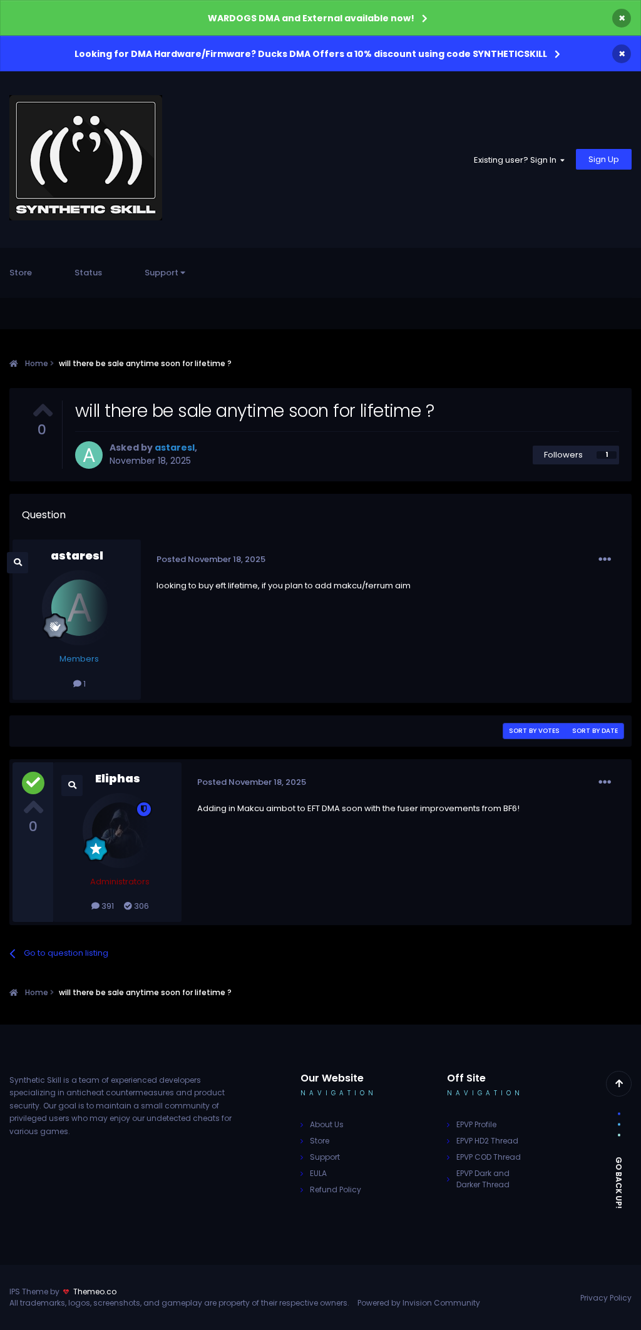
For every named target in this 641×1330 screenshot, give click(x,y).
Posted (210, 559)
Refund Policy (335, 1189)
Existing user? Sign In (517, 160)
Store (20, 273)
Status (88, 273)
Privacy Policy (606, 1297)
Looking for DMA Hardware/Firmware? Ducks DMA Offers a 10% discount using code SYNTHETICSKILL (310, 54)
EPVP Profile (476, 1124)
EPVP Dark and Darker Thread (483, 1179)
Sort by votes (534, 730)
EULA (318, 1173)
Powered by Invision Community (418, 1302)
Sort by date (595, 730)
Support (162, 273)
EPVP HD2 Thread (487, 1140)
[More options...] (604, 559)
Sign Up (603, 159)
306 (140, 906)
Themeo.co (94, 1291)
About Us (327, 1124)
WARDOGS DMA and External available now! (311, 18)
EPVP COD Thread (488, 1157)
